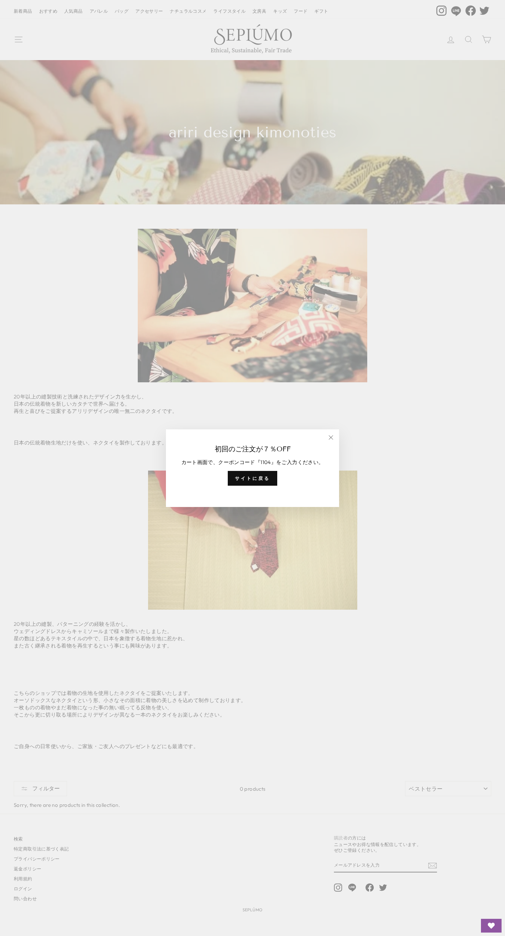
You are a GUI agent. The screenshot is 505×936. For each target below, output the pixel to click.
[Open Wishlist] (491, 926)
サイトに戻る (252, 478)
